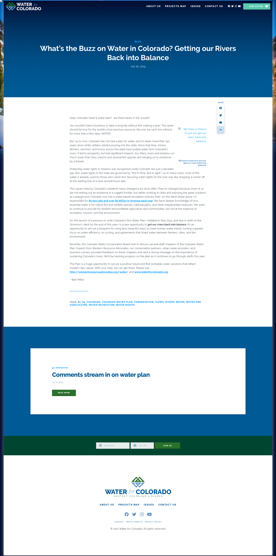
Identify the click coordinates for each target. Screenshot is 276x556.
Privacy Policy (153, 522)
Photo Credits (134, 522)
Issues (149, 505)
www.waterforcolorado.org (151, 271)
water (180, 302)
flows (159, 302)
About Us (107, 505)
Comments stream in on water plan (101, 374)
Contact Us (167, 505)
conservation (144, 302)
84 (83, 302)
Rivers (170, 302)
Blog (138, 41)
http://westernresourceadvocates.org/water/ (99, 271)
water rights (125, 305)
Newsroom (62, 368)
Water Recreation (101, 305)
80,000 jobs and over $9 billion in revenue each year (121, 200)
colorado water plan (117, 302)
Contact (119, 522)
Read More (64, 393)
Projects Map (129, 505)
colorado (93, 302)
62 (79, 302)
